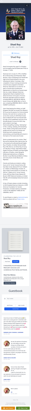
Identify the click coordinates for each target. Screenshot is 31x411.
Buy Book (15, 261)
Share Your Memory (10, 283)
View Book (7, 261)
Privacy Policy (11, 404)
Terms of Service (19, 404)
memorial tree (22, 197)
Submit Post (15, 309)
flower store (20, 199)
